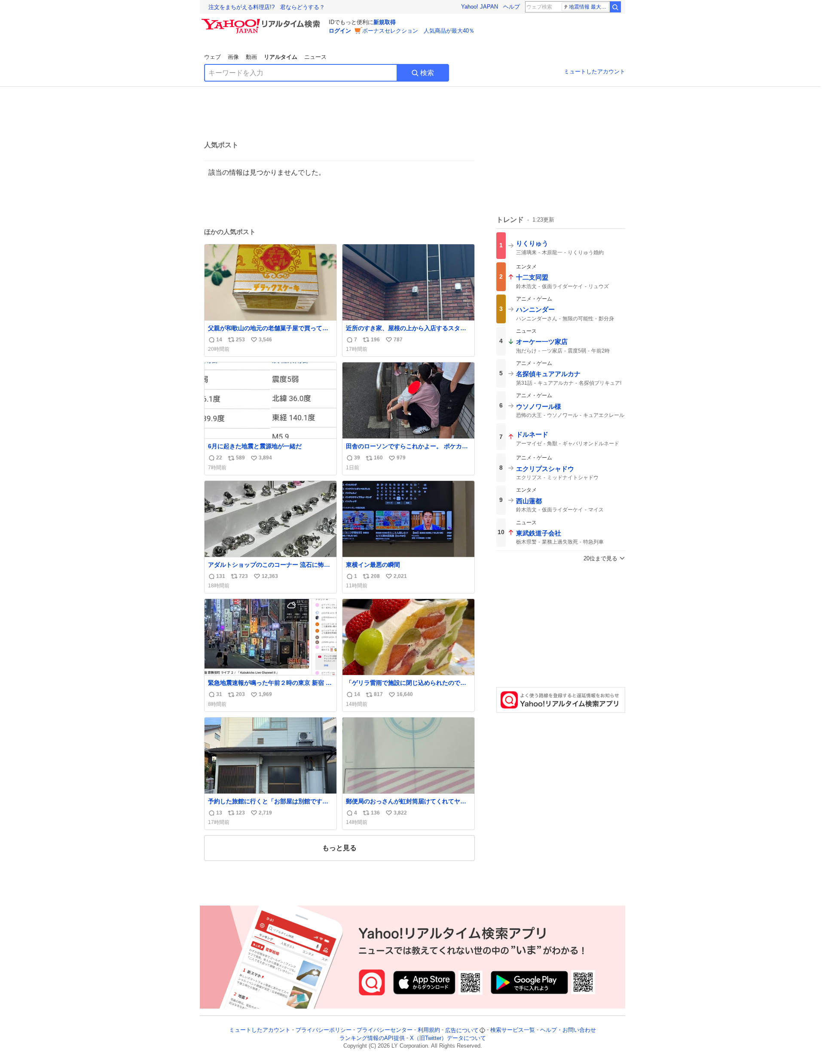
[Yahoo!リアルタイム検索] (262, 21)
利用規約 (429, 1030)
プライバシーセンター (384, 1030)
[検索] (615, 6)
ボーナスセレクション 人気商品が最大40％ (418, 30)
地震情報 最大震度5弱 (589, 7)
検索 (427, 72)
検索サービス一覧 (512, 1030)
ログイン (340, 30)
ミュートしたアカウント (594, 71)
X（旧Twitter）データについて (448, 1038)
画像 (233, 57)
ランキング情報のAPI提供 (372, 1038)
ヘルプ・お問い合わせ (568, 1030)
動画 (251, 57)
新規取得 (384, 22)
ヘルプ (511, 6)
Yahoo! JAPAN (479, 6)
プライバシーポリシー (323, 1030)
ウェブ (212, 57)
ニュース (315, 57)
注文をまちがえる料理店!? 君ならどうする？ (266, 7)
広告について (462, 1030)
